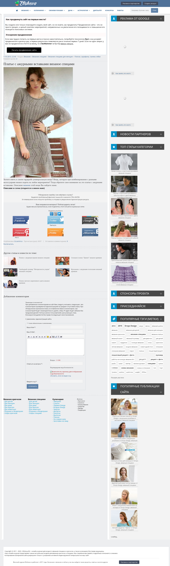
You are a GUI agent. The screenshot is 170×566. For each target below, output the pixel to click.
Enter (154, 10)
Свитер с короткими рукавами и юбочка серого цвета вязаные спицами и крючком (124, 195)
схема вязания (127, 368)
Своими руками (56, 10)
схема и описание (143, 368)
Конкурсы (109, 10)
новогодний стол (147, 347)
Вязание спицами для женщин (60, 57)
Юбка (144, 372)
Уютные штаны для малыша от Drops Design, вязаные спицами (124, 462)
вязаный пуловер (133, 338)
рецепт (142, 359)
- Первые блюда (59, 405)
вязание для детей (132, 330)
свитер (128, 363)
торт (161, 368)
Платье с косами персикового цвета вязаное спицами (125, 217)
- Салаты (56, 403)
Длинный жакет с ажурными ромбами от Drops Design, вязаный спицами (124, 440)
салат (120, 363)
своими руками (139, 363)
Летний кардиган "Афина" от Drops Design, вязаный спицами (124, 529)
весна (147, 326)
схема (115, 367)
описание (159, 347)
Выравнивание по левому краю (39, 336)
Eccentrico (18, 241)
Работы (120, 10)
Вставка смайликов (47, 336)
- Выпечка (57, 415)
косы (150, 343)
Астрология (83, 10)
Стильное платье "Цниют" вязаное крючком (86, 258)
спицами (151, 363)
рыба (114, 363)
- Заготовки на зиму (60, 421)
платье (141, 351)
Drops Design (131, 326)
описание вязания (118, 351)
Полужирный (28, 336)
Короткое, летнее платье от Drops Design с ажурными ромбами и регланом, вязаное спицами (125, 418)
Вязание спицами (39, 57)
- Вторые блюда (59, 407)
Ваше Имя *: (31, 327)
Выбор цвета (50, 336)
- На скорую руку (59, 419)
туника (114, 372)
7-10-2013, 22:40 (9, 57)
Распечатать (8, 244)
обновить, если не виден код (60, 376)
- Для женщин (9, 403)
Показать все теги (117, 378)
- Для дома (7, 405)
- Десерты (56, 411)
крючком (159, 343)
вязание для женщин (155, 330)
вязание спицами (138, 334)
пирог (132, 351)
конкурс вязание (138, 343)
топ (154, 368)
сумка (161, 363)
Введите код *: (32, 382)
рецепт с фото (157, 359)
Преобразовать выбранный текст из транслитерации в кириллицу (58, 336)
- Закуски (56, 409)
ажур (141, 326)
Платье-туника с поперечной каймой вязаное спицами (124, 239)
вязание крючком (118, 334)
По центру (42, 336)
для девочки (147, 338)
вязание (114, 330)
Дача (70, 10)
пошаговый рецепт (156, 351)
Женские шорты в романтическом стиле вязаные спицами (124, 284)
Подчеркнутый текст (33, 336)
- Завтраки (57, 401)
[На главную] (25, 3)
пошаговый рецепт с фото (123, 355)
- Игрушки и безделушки (13, 411)
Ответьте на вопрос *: (34, 364)
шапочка (129, 372)
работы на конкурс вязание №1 (123, 359)
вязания (26, 185)
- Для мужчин (8, 407)
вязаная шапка (157, 326)
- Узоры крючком (10, 413)
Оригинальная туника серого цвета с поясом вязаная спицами (124, 261)
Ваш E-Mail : (31, 332)
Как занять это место (123, 73)
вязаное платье (157, 334)
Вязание (25, 10)
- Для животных (9, 409)
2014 (113, 326)
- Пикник (56, 417)
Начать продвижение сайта (24, 50)
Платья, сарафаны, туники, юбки (87, 57)
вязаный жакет (117, 338)
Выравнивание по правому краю (44, 336)
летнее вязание (117, 347)
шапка (121, 372)
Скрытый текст (53, 336)
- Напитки (56, 413)
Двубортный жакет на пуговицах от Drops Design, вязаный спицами (125, 484)
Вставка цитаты (56, 336)
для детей (159, 338)
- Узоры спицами (35, 413)
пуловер (159, 355)
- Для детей (8, 401)
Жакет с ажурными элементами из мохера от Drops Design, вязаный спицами (124, 507)
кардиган (123, 343)
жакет (114, 343)
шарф (137, 372)
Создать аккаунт (150, 3)
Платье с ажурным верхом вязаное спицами (34, 258)
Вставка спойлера (61, 336)
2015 (120, 326)
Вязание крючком (12, 399)
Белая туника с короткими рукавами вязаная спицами (124, 172)
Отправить (32, 386)
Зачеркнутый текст (36, 336)
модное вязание (132, 347)
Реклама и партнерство (131, 3)
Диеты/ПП (97, 10)
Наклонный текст (31, 336)
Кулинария (39, 10)
